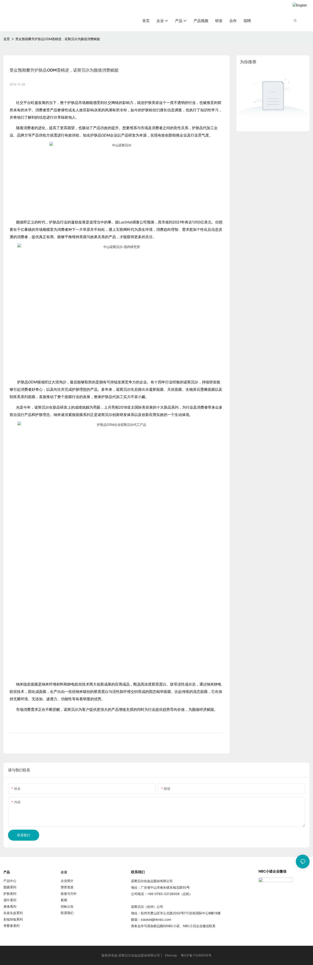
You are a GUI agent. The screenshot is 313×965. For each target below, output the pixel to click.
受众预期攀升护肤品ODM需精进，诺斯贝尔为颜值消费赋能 (57, 39)
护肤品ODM (100, 135)
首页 (6, 39)
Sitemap (171, 955)
